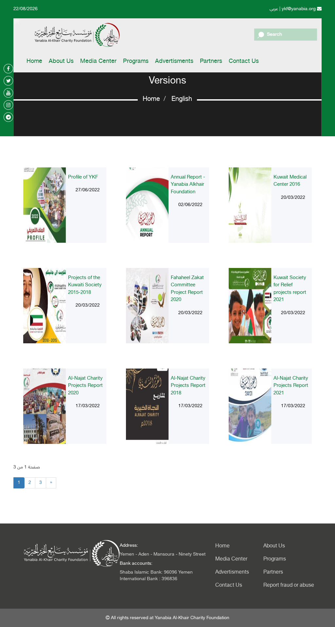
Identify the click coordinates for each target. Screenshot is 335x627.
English (181, 99)
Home (34, 61)
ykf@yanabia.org (299, 9)
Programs (136, 61)
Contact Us (244, 61)
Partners (211, 61)
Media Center (98, 61)
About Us (61, 61)
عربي (274, 9)
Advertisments (174, 61)
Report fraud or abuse (287, 585)
